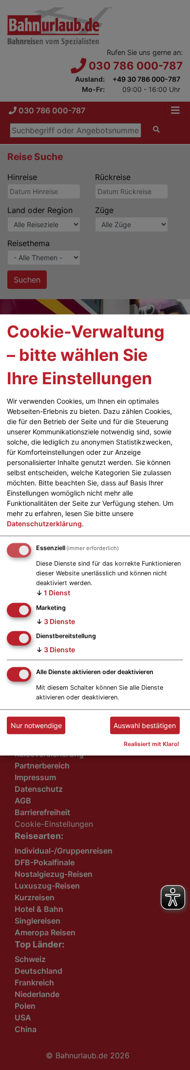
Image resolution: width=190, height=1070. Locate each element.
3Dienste (55, 621)
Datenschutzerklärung (44, 523)
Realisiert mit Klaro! (151, 744)
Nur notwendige (36, 725)
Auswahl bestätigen (145, 725)
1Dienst (53, 592)
